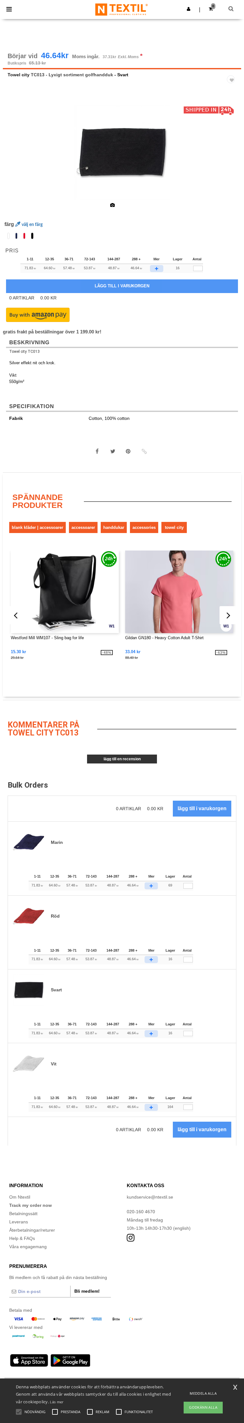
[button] (188, 8)
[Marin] (16, 236)
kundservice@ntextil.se (150, 1197)
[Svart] (32, 236)
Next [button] (231, 156)
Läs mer (56, 1401)
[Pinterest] (128, 451)
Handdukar (113, 527)
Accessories (144, 527)
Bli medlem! (87, 1291)
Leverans (18, 1221)
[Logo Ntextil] (121, 9)
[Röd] (24, 236)
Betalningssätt (23, 1213)
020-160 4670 (141, 1211)
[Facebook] (97, 451)
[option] (122, 152)
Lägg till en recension (122, 759)
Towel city (19, 74)
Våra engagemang (28, 1246)
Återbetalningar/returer (32, 1230)
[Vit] (8, 236)
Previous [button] (16, 156)
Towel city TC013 (24, 351)
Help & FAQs (22, 1238)
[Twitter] (113, 451)
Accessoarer (83, 527)
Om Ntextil (19, 1197)
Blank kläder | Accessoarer (37, 527)
